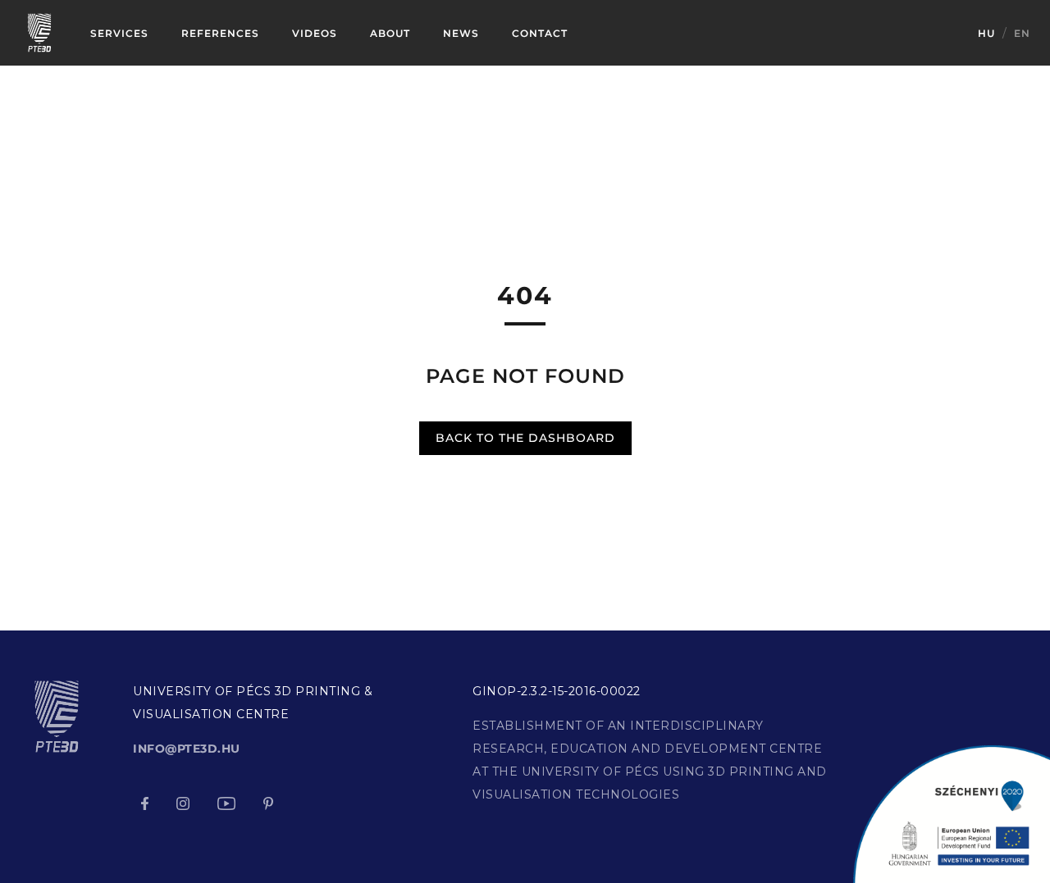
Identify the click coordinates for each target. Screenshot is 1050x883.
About (390, 33)
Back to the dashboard (525, 437)
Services (119, 33)
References (220, 33)
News (461, 33)
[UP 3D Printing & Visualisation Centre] (39, 32)
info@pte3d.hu (186, 748)
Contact (540, 33)
